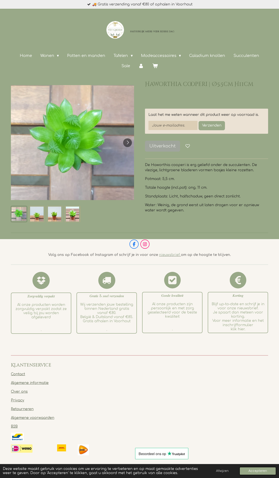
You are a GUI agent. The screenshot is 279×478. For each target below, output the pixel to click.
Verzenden (211, 125)
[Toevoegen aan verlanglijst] (187, 146)
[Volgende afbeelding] (127, 142)
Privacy (17, 400)
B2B (14, 426)
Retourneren (22, 409)
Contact (18, 374)
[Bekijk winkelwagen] (155, 66)
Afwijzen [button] (222, 471)
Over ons (19, 392)
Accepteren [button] (257, 471)
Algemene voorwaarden (32, 418)
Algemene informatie (30, 383)
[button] (19, 214)
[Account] (141, 66)
